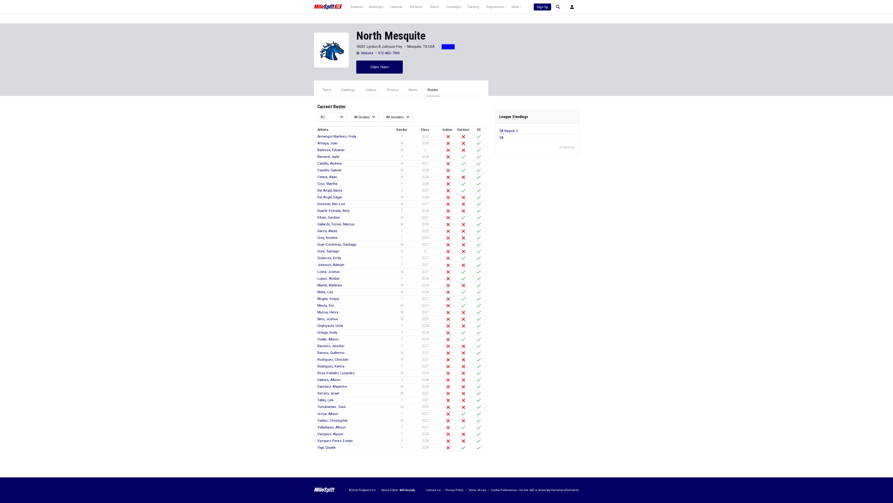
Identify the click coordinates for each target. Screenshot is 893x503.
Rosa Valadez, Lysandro (336, 373)
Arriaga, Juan (327, 143)
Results (356, 7)
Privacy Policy (454, 490)
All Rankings (567, 147)
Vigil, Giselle (326, 447)
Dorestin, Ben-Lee (331, 204)
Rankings (375, 7)
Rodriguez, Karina (330, 366)
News (413, 90)
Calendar (396, 7)
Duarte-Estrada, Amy (333, 211)
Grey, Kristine (327, 238)
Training (473, 7)
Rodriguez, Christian (332, 359)
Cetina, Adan (327, 177)
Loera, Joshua (328, 272)
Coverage (453, 7)
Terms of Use (477, 490)
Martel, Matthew (329, 285)
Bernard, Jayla (328, 157)
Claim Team (379, 67)
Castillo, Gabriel (329, 170)
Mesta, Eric (325, 305)
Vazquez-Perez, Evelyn (335, 441)
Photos (392, 90)
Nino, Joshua (327, 319)
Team (326, 90)
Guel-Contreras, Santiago (337, 244)
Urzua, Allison (327, 414)
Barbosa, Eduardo (331, 150)
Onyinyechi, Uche (330, 326)
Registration (495, 7)
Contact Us (433, 490)
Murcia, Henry (327, 312)
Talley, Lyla (325, 400)
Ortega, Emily (327, 332)
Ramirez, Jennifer (331, 346)
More (515, 7)
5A (501, 138)
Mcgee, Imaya (328, 299)
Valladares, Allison (331, 427)
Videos (371, 90)
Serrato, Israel (328, 393)
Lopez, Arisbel (328, 278)
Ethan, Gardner (328, 217)
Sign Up (542, 7)
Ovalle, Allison (328, 339)
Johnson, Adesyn (330, 265)
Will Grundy (407, 490)
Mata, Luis (325, 292)
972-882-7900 (389, 53)
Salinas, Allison (329, 380)
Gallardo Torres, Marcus (335, 224)
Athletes (416, 7)
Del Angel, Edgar (329, 197)
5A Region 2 (508, 131)
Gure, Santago (328, 251)
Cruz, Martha (327, 184)
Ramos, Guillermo (331, 353)
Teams (434, 7)
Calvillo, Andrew (329, 163)
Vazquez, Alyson (330, 434)
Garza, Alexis (327, 231)
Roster (433, 90)
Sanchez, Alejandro (332, 386)
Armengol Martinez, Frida (336, 136)
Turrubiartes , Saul (331, 407)
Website (367, 53)
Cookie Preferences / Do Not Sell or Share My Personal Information (535, 490)
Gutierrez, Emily (329, 258)
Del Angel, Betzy (329, 190)
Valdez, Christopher (332, 420)
